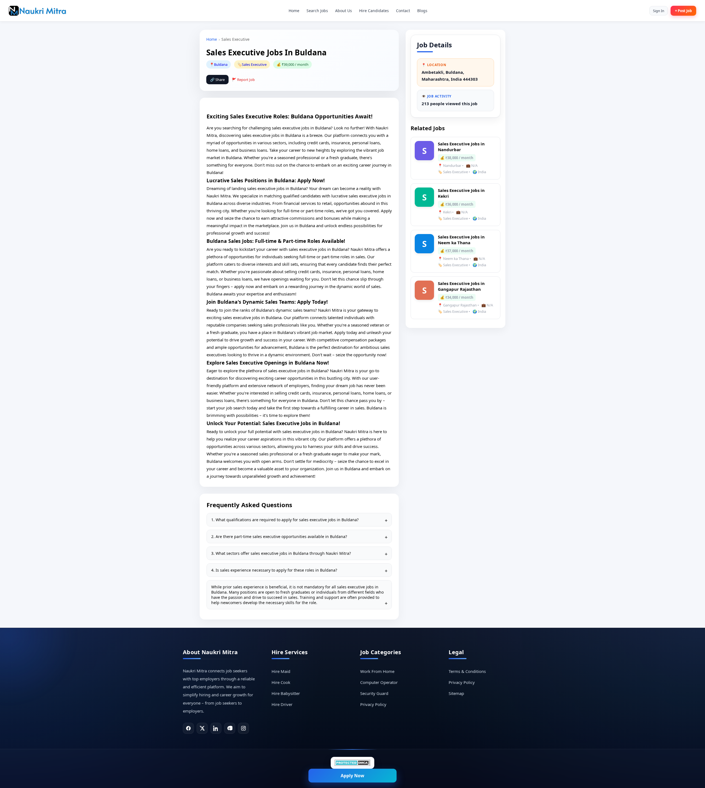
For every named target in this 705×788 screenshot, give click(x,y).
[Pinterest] (229, 728)
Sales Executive (254, 64)
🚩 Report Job (243, 79)
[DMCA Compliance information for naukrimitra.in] (352, 763)
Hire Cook (281, 682)
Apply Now (352, 776)
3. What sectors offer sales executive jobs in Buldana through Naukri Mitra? (281, 553)
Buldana (220, 64)
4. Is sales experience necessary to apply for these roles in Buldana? (274, 570)
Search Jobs (317, 10)
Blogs (422, 10)
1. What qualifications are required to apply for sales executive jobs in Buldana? (285, 519)
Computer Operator (379, 682)
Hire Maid (281, 671)
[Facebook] (188, 728)
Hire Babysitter (286, 693)
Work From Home (377, 671)
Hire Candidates (374, 10)
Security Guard (374, 693)
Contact (403, 10)
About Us (343, 10)
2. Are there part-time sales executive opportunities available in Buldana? (279, 536)
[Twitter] (202, 728)
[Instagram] (243, 728)
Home (294, 10)
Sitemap (456, 693)
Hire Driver (282, 704)
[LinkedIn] (215, 728)
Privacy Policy (373, 704)
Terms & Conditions (467, 671)
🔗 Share (217, 79)
